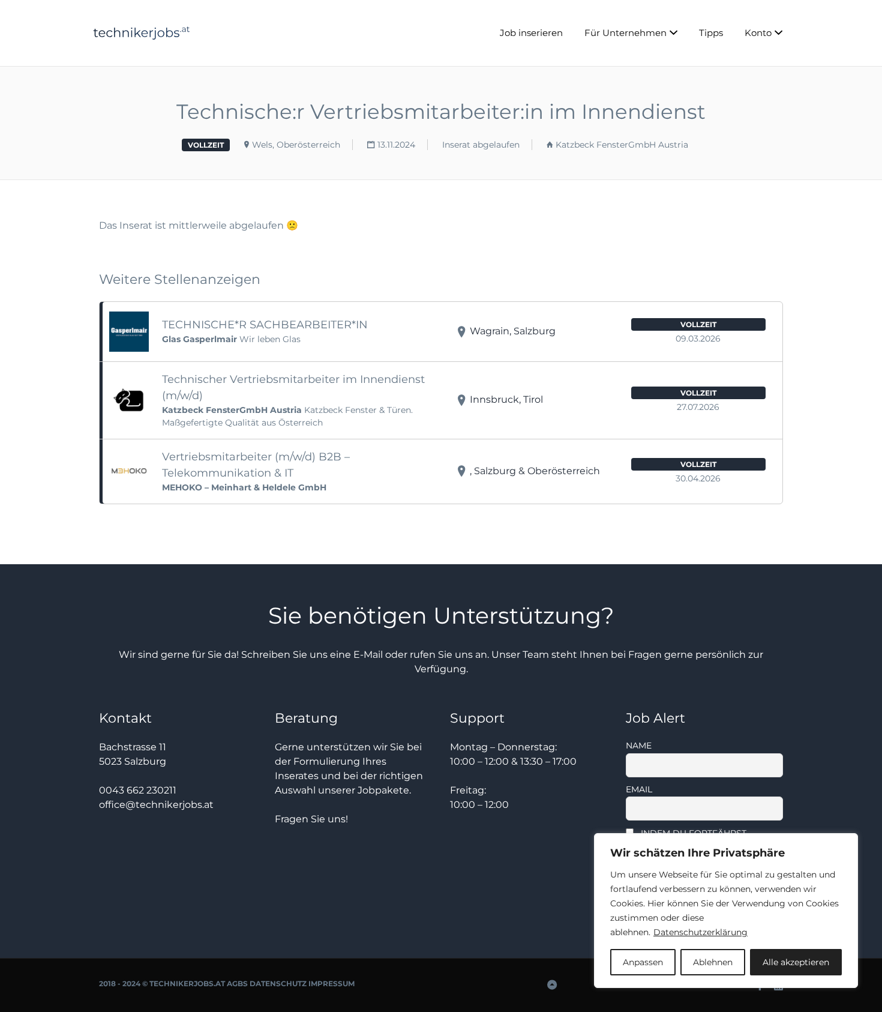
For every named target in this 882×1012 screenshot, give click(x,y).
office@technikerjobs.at (156, 804)
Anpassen (643, 962)
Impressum (331, 983)
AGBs (237, 983)
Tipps (711, 32)
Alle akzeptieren (796, 962)
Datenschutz (278, 983)
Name (639, 745)
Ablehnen (713, 962)
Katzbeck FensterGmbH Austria (622, 144)
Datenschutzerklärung (700, 932)
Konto (758, 32)
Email (639, 789)
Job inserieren (531, 32)
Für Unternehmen (625, 32)
